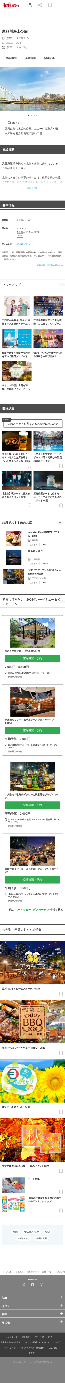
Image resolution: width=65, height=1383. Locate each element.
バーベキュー (23, 909)
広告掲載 (53, 1347)
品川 (16, 1231)
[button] (28, 115)
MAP (20, 235)
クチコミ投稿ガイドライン (37, 1342)
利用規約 (26, 1336)
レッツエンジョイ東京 (13, 1271)
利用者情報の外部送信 (10, 1342)
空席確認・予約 (32, 658)
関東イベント (48, 1271)
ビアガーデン (41, 909)
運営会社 (32, 1352)
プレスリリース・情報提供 (32, 1347)
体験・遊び (25, 1238)
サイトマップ (12, 1336)
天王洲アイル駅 (32, 1231)
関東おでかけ (33, 1271)
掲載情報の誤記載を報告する (50, 265)
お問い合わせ (10, 1347)
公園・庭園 (42, 1238)
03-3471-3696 (23, 244)
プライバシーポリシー (45, 1336)
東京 (48, 1231)
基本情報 (8, 205)
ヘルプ (57, 1342)
